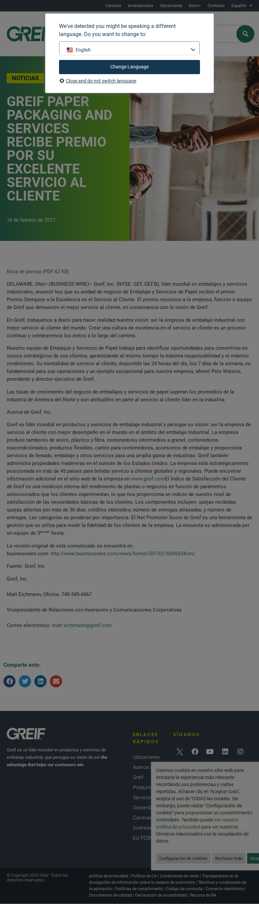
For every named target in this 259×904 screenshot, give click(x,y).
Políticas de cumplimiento (139, 888)
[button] (9, 681)
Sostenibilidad (148, 808)
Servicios (143, 797)
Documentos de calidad (110, 895)
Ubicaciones (171, 5)
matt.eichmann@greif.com (82, 625)
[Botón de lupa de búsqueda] (245, 34)
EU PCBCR (145, 838)
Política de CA (144, 876)
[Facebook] (195, 751)
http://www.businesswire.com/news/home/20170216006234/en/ (123, 554)
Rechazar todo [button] (228, 858)
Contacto (216, 5)
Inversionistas (140, 5)
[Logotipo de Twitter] (179, 751)
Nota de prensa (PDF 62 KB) (38, 272)
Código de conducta (184, 888)
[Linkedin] (225, 751)
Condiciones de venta (179, 876)
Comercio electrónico (225, 888)
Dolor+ (195, 5)
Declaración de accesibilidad (161, 895)
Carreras (113, 5)
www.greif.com (148, 479)
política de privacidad (108, 876)
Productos (144, 787)
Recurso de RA (203, 895)
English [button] (83, 50)
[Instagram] (240, 751)
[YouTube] (210, 751)
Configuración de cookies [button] (183, 858)
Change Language (129, 66)
